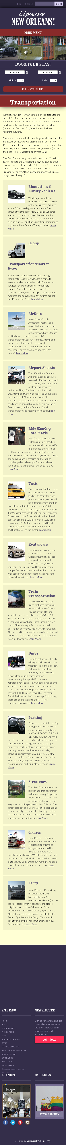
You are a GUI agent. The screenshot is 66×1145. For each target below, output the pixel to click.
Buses (33, 653)
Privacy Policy (9, 1065)
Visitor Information (11, 1039)
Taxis (33, 483)
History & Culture (10, 1047)
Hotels (5, 1024)
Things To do (8, 1032)
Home (19, 3)
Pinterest (20, 1124)
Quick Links (7, 1058)
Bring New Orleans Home (14, 1050)
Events (5, 1035)
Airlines (35, 314)
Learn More (37, 299)
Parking (35, 718)
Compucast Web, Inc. (36, 1141)
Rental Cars (38, 544)
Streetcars (37, 782)
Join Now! (49, 1039)
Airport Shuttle (41, 368)
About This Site (9, 1054)
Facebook (5, 1124)
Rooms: (45, 80)
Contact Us (29, 3)
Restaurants (8, 1028)
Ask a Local (7, 1061)
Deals (4, 1043)
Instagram (28, 1124)
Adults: (12, 80)
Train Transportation (41, 594)
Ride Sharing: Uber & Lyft (39, 431)
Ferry (33, 883)
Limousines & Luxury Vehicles (41, 189)
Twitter (13, 1124)
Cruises (34, 832)
